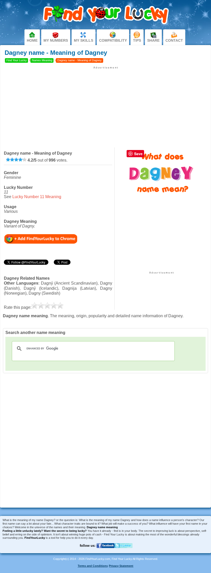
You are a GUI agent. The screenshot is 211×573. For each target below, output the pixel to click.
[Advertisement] (105, 105)
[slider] (16, 159)
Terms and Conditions (93, 565)
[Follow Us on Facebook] (105, 551)
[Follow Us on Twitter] (124, 551)
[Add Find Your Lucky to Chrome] (41, 238)
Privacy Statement (121, 565)
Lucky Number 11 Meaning (36, 197)
